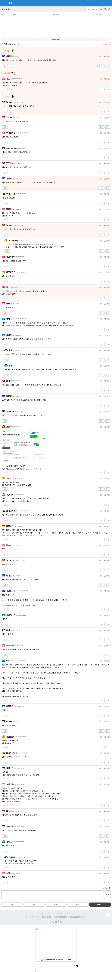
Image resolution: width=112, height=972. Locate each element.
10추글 (98, 14)
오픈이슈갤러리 (8, 9)
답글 (4, 66)
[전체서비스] (108, 3)
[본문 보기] (56, 39)
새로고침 (107, 44)
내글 (14, 14)
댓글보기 (100, 904)
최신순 (20, 44)
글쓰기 (109, 9)
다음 (78, 904)
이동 (11, 66)
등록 (107, 895)
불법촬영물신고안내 (77, 917)
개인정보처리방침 (43, 917)
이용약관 (29, 917)
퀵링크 (61, 913)
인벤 (10, 3)
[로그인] (104, 3)
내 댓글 (56, 14)
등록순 (14, 44)
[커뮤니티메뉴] (3, 3)
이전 (56, 904)
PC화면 (53, 913)
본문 (34, 904)
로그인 (44, 913)
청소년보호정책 (60, 917)
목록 (12, 904)
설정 (69, 913)
